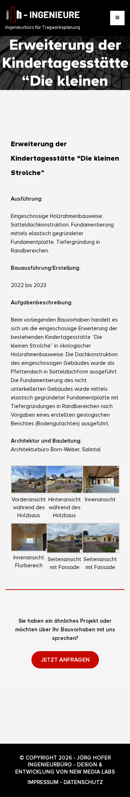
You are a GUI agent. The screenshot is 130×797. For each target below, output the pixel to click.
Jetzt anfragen (65, 659)
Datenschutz (83, 782)
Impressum (42, 782)
